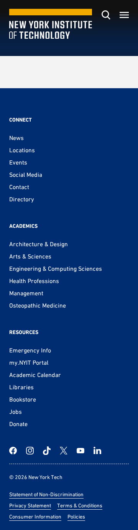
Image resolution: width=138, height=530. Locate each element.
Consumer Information (35, 517)
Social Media (25, 174)
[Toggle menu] (124, 15)
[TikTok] (47, 450)
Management (26, 293)
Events (18, 162)
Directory (21, 199)
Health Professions (34, 280)
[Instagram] (30, 450)
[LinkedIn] (97, 450)
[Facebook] (13, 450)
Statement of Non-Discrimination (46, 494)
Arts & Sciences (30, 256)
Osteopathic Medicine (37, 305)
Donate (18, 423)
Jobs (15, 411)
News (16, 137)
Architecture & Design (38, 243)
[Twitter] (63, 450)
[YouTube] (80, 450)
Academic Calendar (35, 374)
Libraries (21, 387)
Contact (19, 186)
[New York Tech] (50, 24)
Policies (76, 517)
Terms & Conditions (79, 505)
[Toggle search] (105, 15)
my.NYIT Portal (28, 362)
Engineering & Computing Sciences (55, 268)
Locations (22, 149)
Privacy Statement (30, 505)
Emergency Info (30, 350)
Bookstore (22, 399)
